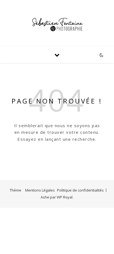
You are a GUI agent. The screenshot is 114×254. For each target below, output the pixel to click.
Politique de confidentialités (80, 190)
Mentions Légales (40, 190)
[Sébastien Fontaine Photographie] (57, 23)
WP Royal (64, 197)
